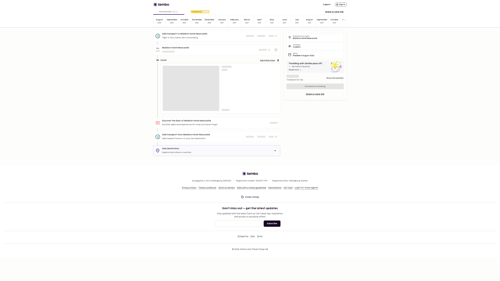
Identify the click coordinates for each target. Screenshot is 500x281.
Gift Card (287, 188)
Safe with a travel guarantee (251, 188)
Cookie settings (252, 197)
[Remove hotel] (278, 60)
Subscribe (272, 223)
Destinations (274, 188)
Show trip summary (335, 78)
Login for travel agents (306, 188)
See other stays (267, 60)
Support (327, 4)
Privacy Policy (189, 188)
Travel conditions (207, 188)
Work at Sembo (226, 188)
